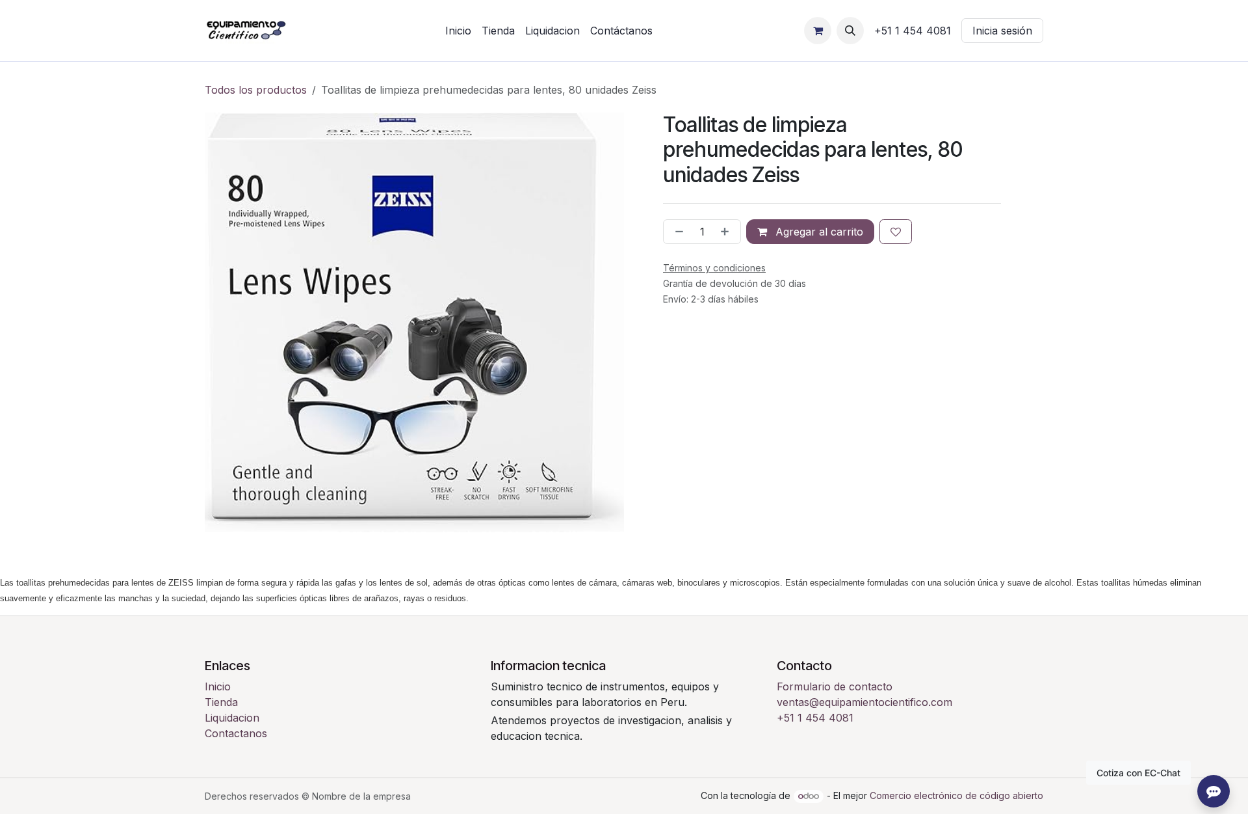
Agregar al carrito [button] (817, 231)
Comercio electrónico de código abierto (956, 795)
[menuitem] (458, 31)
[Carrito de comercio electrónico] (817, 30)
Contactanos (236, 733)
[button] (850, 30)
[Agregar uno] (727, 231)
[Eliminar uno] (677, 231)
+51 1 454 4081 (815, 717)
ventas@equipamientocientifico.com (864, 702)
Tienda (221, 702)
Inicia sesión (1002, 30)
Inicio (218, 686)
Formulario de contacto (834, 686)
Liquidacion (232, 717)
